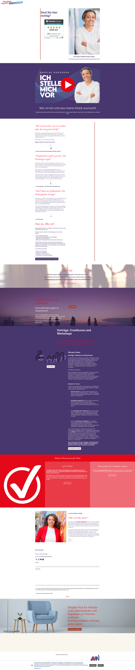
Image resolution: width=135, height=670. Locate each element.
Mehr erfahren (67, 483)
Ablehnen (100, 665)
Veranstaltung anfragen (74, 448)
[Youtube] (41, 559)
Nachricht (37, 569)
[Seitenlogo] (12, 2)
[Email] (43, 559)
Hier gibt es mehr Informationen (67, 283)
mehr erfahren (50, 366)
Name (37, 562)
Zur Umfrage (72, 306)
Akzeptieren (93, 665)
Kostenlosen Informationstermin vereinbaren (47, 259)
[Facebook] (36, 559)
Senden (67, 596)
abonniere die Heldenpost (74, 629)
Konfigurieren (37, 668)
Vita (70, 540)
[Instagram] (38, 559)
